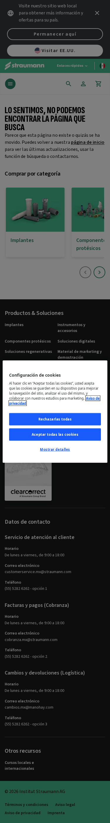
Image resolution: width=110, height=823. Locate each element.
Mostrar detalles (55, 449)
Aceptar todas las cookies (55, 434)
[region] (55, 411)
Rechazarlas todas (55, 419)
